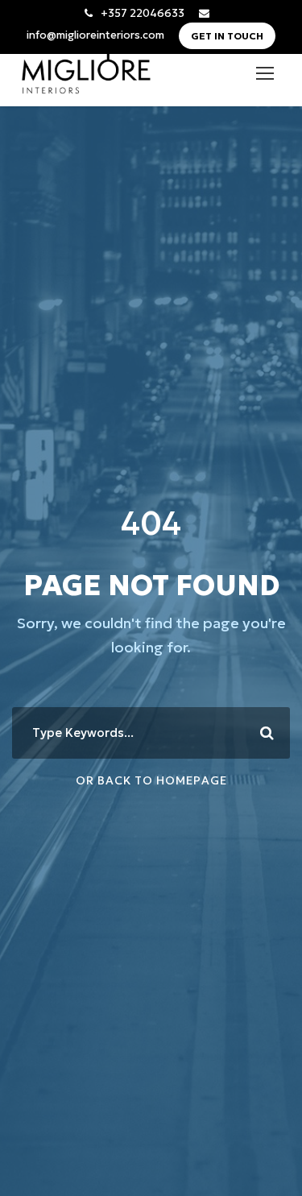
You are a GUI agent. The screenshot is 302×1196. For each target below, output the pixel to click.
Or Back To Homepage (151, 780)
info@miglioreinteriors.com (95, 35)
